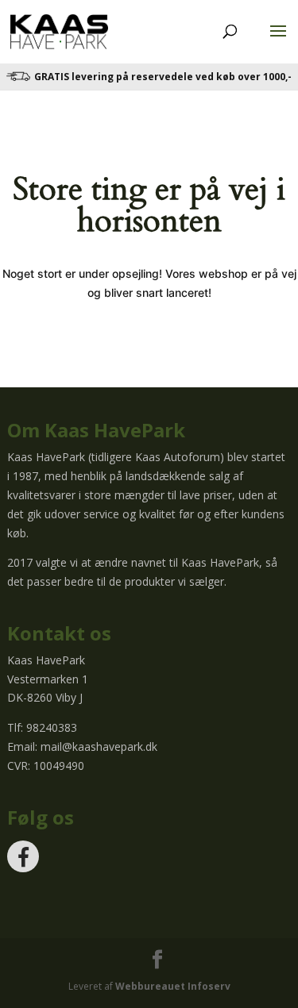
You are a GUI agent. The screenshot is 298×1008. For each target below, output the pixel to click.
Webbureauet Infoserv (172, 986)
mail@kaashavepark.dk (99, 746)
